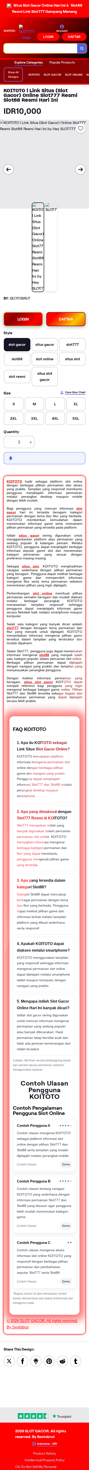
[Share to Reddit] (62, 1361)
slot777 (13, 628)
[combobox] (40, 48)
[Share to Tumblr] (75, 1361)
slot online (42, 593)
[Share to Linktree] (36, 1361)
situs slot (30, 566)
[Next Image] (80, 169)
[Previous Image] (8, 169)
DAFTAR (74, 37)
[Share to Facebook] (22, 1361)
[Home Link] (26, 33)
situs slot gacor (38, 682)
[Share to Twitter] (9, 1361)
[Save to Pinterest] (49, 1361)
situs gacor (29, 535)
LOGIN (48, 37)
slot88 (44, 655)
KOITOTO (14, 481)
